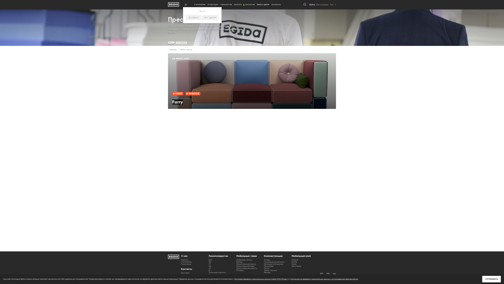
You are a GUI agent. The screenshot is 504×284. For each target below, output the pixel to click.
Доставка (185, 273)
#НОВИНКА (181, 43)
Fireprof (295, 260)
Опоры (267, 260)
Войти (312, 5)
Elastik (294, 262)
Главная (173, 50)
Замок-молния (270, 270)
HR (210, 262)
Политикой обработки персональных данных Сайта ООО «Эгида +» (261, 279)
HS (210, 266)
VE (210, 268)
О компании (199, 5)
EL (210, 270)
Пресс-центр (186, 50)
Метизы (267, 272)
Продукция (213, 5)
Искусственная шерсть (246, 268)
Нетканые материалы (273, 264)
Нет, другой (210, 17)
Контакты (276, 5)
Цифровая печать (244, 260)
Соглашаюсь (491, 279)
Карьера (238, 5)
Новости (184, 260)
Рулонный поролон (217, 272)
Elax (210, 260)
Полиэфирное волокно (274, 262)
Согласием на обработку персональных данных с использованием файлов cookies (324, 279)
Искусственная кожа (245, 266)
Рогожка (240, 270)
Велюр (239, 262)
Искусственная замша (246, 264)
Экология (250, 5)
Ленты (266, 268)
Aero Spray (296, 266)
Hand (294, 264)
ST (210, 264)
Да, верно (194, 17)
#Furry (171, 43)
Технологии (226, 5)
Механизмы (269, 266)
